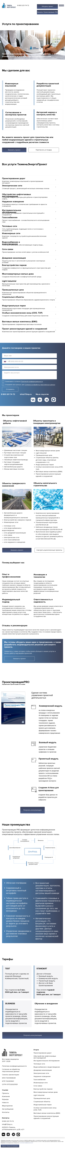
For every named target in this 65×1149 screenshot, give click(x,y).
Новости (5, 1103)
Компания (6, 1096)
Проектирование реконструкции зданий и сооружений (46, 1117)
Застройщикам (7, 1109)
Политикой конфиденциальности (32, 381)
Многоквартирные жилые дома (18, 274)
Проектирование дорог (13, 178)
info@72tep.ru (26, 394)
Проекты (5, 1093)
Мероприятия (7, 1106)
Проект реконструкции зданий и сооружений (24, 329)
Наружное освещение (13, 201)
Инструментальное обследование (11, 211)
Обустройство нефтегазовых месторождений (16, 195)
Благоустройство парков (14, 265)
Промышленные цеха (13, 290)
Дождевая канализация (14, 258)
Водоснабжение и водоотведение (11, 243)
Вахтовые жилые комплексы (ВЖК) (19, 321)
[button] (47, 6)
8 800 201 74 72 (23, 5)
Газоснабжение (9, 217)
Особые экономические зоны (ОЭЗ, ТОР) (22, 313)
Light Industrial (9, 281)
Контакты (5, 1112)
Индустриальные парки (14, 305)
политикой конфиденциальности (26, 1142)
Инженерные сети (11, 233)
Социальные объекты (13, 297)
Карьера (5, 1099)
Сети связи (7, 249)
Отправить (10, 389)
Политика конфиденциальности (14, 1066)
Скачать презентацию (10, 1075)
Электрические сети (12, 185)
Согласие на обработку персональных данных (40, 385)
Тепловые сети (9, 226)
